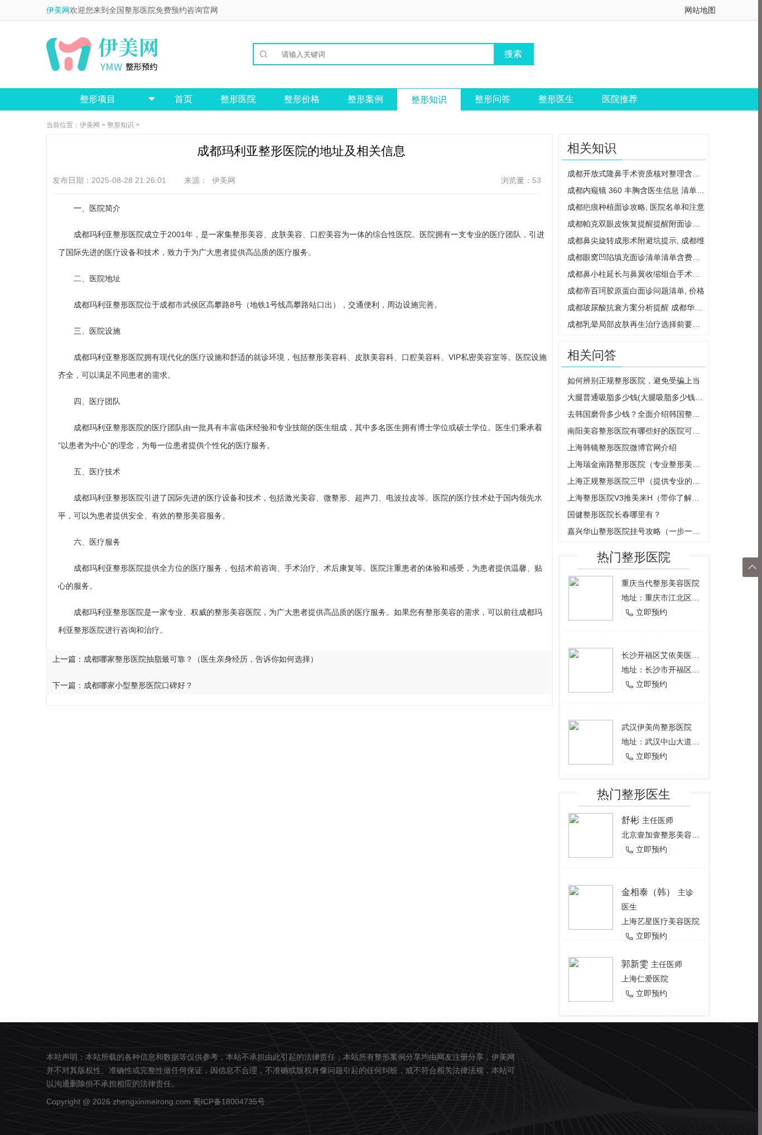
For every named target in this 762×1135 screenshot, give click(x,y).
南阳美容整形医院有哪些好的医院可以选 (636, 430)
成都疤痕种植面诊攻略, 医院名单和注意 (636, 207)
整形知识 (429, 99)
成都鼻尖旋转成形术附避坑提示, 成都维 (636, 240)
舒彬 (630, 820)
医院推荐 (620, 99)
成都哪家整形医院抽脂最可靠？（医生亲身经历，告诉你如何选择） (201, 659)
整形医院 (238, 99)
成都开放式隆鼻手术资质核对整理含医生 (636, 173)
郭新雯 (634, 964)
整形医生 (556, 99)
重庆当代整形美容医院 (660, 583)
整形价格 (302, 99)
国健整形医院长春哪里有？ (614, 514)
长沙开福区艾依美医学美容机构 (676, 655)
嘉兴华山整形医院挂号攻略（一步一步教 (636, 531)
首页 (183, 99)
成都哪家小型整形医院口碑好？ (138, 685)
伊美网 (58, 10)
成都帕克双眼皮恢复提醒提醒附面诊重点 (636, 223)
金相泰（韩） (648, 892)
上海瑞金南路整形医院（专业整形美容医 (636, 464)
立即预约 (646, 612)
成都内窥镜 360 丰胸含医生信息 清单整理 (636, 190)
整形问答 (492, 99)
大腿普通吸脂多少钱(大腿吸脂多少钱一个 (636, 397)
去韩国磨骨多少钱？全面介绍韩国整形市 (636, 414)
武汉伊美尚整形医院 (656, 727)
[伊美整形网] (102, 54)
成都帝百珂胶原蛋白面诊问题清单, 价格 (636, 290)
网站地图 (700, 10)
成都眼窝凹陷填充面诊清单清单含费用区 (636, 257)
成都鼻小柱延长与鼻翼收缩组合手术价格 (636, 274)
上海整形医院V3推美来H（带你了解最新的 (636, 497)
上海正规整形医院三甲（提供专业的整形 (636, 481)
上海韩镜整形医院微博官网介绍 (622, 447)
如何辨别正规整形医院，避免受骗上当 (633, 380)
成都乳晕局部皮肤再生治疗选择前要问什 (636, 324)
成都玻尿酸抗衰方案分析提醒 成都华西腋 (636, 307)
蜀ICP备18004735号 (229, 1101)
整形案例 (365, 99)
